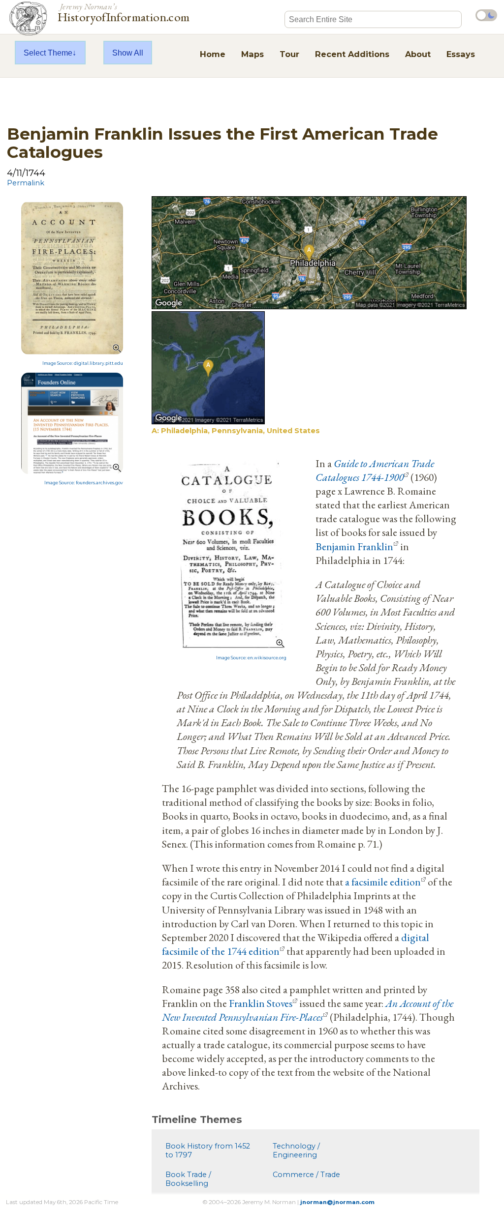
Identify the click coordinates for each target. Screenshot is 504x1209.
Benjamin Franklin (354, 546)
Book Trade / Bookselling (188, 1179)
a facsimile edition (383, 881)
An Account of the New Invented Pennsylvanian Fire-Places (307, 1010)
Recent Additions (352, 54)
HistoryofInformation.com (124, 12)
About (418, 54)
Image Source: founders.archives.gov (83, 482)
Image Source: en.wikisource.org (251, 657)
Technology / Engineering (296, 1150)
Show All (127, 52)
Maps (252, 54)
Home (212, 54)
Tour (289, 54)
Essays (460, 54)
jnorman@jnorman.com (337, 1202)
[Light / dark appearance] (486, 15)
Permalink (25, 182)
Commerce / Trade (306, 1174)
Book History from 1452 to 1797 (207, 1150)
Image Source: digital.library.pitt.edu (82, 363)
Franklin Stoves (260, 1003)
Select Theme (48, 52)
